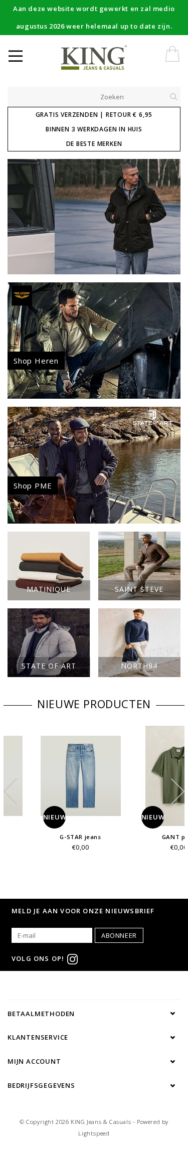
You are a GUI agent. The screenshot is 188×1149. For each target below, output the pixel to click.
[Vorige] (20, 217)
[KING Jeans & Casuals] (110, 57)
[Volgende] (167, 217)
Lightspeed (94, 1133)
